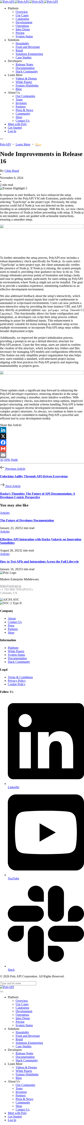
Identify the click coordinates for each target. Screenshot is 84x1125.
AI (1, 459)
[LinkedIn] (42, 430)
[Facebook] (42, 442)
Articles (5, 512)
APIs (7, 459)
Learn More (23, 144)
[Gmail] (42, 449)
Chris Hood (11, 170)
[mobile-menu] (1, 138)
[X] (42, 436)
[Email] (42, 455)
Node (14, 459)
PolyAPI (5, 144)
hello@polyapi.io (10, 586)
